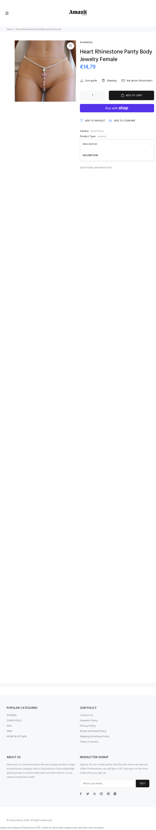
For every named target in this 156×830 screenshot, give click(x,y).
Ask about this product (140, 81)
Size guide (91, 81)
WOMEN (11, 715)
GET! (142, 783)
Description (90, 144)
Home (10, 29)
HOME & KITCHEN (17, 736)
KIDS (9, 726)
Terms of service (89, 742)
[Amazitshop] (78, 13)
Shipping (112, 81)
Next (70, 71)
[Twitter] (80, 793)
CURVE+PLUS (14, 720)
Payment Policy (89, 720)
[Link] (70, 46)
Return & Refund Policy (93, 731)
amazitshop (97, 131)
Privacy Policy (88, 726)
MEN (9, 731)
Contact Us (86, 715)
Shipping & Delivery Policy (95, 736)
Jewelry (101, 136)
